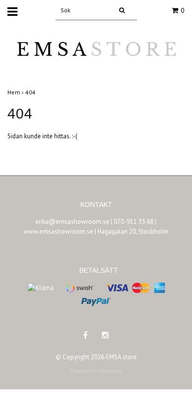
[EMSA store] (96, 55)
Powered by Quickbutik (96, 371)
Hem (16, 92)
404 (31, 92)
